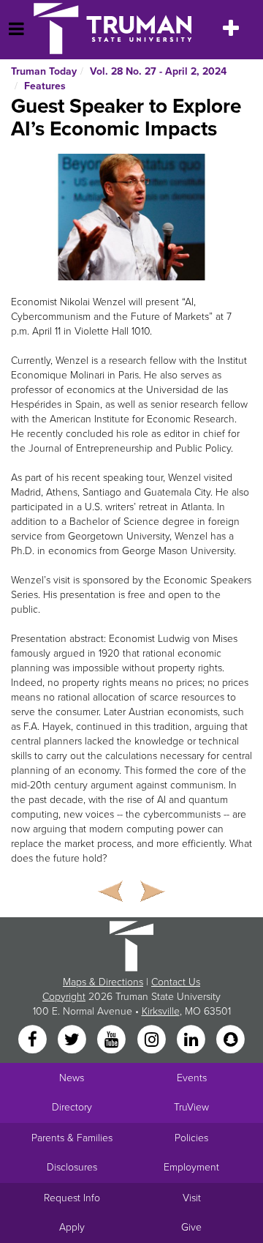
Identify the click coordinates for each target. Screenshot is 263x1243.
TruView (191, 1107)
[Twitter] (73, 1040)
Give (191, 1227)
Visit (192, 1198)
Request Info (72, 1198)
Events (192, 1078)
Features (45, 86)
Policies (191, 1138)
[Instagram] (152, 1040)
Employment (191, 1167)
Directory (72, 1107)
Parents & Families (72, 1138)
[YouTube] (113, 1040)
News (71, 1078)
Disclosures (72, 1167)
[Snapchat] (231, 1040)
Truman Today (44, 71)
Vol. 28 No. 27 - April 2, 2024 (158, 71)
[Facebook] (33, 1040)
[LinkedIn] (192, 1040)
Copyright (63, 996)
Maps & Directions (103, 982)
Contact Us (175, 982)
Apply (72, 1227)
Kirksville (161, 1011)
